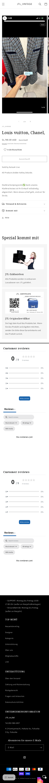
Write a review (24, 398)
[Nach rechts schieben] (30, 121)
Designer (9, 632)
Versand (4, 143)
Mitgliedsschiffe (11, 656)
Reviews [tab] (9, 409)
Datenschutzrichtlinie (14, 702)
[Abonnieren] (41, 747)
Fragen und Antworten (14, 696)
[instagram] (40, 780)
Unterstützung (11, 644)
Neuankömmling (12, 626)
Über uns (9, 650)
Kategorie (9, 638)
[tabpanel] (24, 440)
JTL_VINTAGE (21, 778)
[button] (3, 4)
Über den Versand (12, 678)
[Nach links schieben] (19, 121)
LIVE (7, 662)
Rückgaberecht (11, 690)
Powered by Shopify (30, 778)
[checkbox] (9, 428)
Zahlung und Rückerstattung (17, 684)
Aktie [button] (7, 217)
